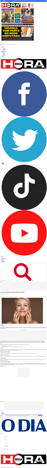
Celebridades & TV (4, 261)
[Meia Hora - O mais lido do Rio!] (23, 70)
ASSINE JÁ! (1, 256)
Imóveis (4, 50)
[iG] (4, 1)
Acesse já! (1, 45)
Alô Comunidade (3, 51)
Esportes (3, 52)
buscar (32, 280)
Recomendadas (2, 401)
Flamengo (4, 53)
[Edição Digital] (17, 41)
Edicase (1, 281)
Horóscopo (3, 259)
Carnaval (3, 56)
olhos (28, 353)
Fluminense (4, 54)
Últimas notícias (3, 46)
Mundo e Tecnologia (5, 49)
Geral (2, 47)
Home (2, 257)
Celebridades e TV (4, 55)
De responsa (4, 48)
